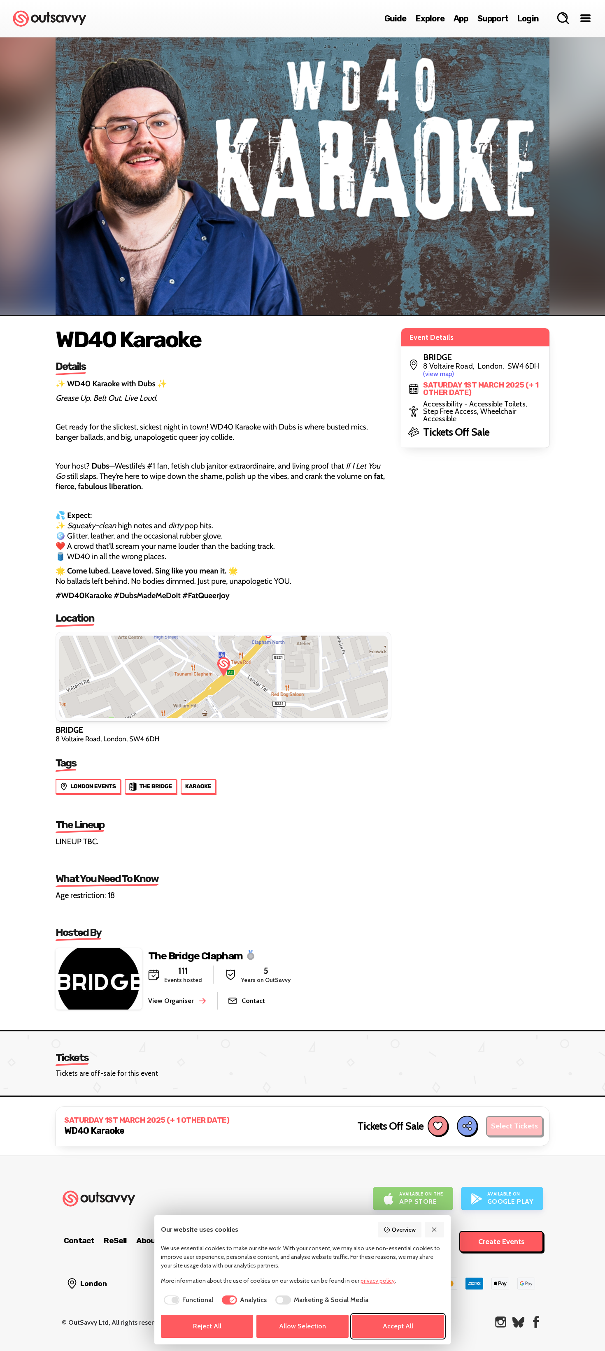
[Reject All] (434, 1229)
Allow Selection (302, 1326)
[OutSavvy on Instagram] (500, 1322)
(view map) (438, 374)
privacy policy (378, 1280)
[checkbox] (187, 1300)
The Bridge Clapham (195, 955)
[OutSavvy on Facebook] (536, 1322)
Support (492, 18)
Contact (79, 1240)
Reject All (207, 1326)
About (147, 1240)
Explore (430, 18)
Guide (395, 18)
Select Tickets (514, 1125)
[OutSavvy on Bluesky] (518, 1322)
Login (528, 18)
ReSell (115, 1240)
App (461, 18)
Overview (404, 1229)
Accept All (398, 1326)
